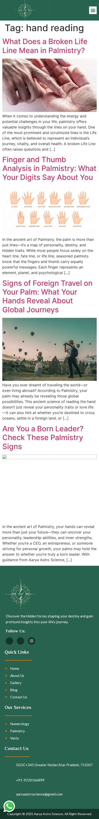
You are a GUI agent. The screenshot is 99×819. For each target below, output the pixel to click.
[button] (93, 10)
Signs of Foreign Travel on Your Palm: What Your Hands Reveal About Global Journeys (47, 296)
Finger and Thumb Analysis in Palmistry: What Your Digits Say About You (49, 168)
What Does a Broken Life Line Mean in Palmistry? (44, 46)
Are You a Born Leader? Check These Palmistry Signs (43, 437)
